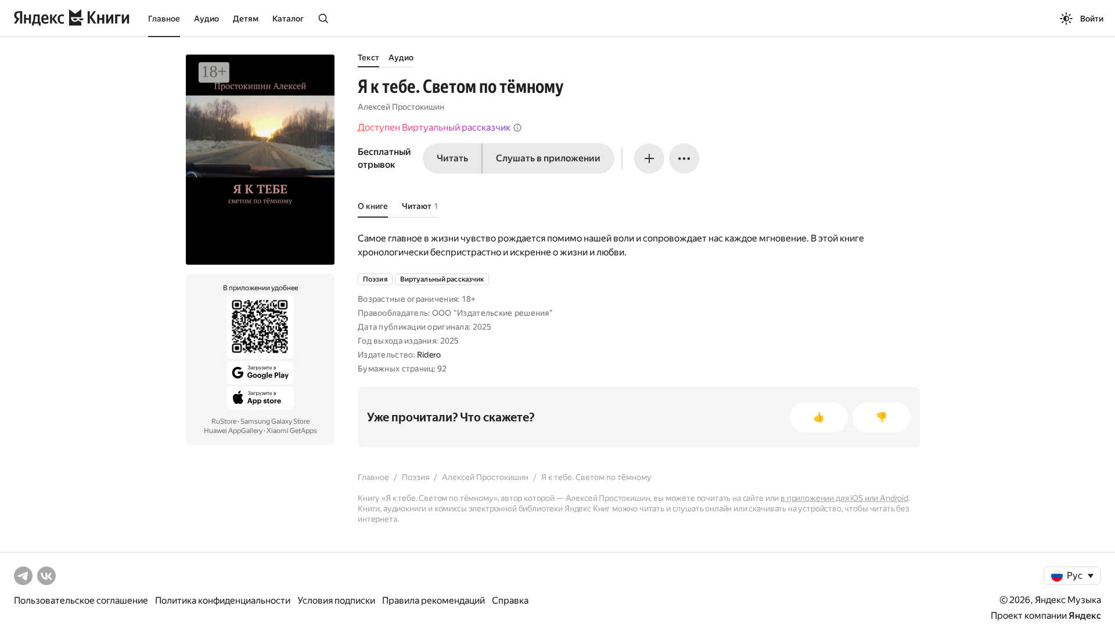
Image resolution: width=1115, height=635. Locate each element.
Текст (368, 57)
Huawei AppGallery (233, 431)
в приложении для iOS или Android (844, 498)
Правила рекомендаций (433, 600)
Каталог (288, 18)
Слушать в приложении (548, 158)
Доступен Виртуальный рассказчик (434, 127)
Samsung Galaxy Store (275, 421)
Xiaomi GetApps (292, 431)
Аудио (206, 18)
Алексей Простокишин (401, 106)
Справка (510, 600)
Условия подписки (336, 600)
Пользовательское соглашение (81, 600)
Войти (1091, 18)
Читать (452, 158)
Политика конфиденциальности (222, 600)
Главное (164, 18)
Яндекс (1085, 615)
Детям (245, 18)
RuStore (223, 421)
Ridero (429, 354)
